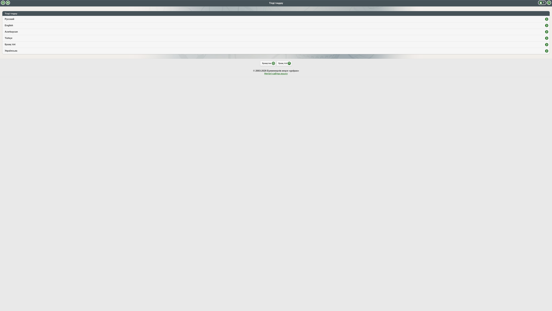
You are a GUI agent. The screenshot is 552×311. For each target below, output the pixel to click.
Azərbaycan (11, 32)
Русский (9, 19)
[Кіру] (549, 3)
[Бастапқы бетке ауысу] (8, 3)
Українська (11, 51)
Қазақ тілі (10, 44)
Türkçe (8, 38)
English (9, 25)
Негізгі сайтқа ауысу (276, 73)
